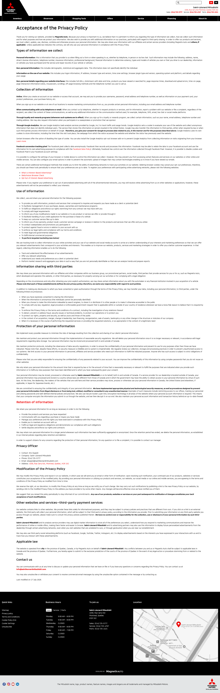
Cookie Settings (8, 623)
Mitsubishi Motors (160, 684)
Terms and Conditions (11, 617)
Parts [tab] (63, 610)
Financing (171, 18)
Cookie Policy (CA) (9, 620)
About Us (203, 18)
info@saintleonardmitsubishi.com (31, 569)
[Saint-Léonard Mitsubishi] (15, 6)
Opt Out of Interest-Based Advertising (37, 178)
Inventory (17, 18)
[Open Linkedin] (17, 684)
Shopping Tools (79, 18)
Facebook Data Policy (82, 149)
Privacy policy (7, 613)
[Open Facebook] (4, 684)
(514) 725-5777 (176, 12)
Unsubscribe (7, 627)
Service (141, 18)
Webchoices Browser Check (33, 175)
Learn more (21, 141)
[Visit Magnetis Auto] (115, 671)
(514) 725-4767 (195, 12)
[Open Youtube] (13, 684)
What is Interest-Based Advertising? (37, 173)
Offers (110, 18)
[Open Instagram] (8, 684)
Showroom (48, 18)
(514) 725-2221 (212, 12)
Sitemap (5, 610)
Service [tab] (56, 610)
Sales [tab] (49, 610)
